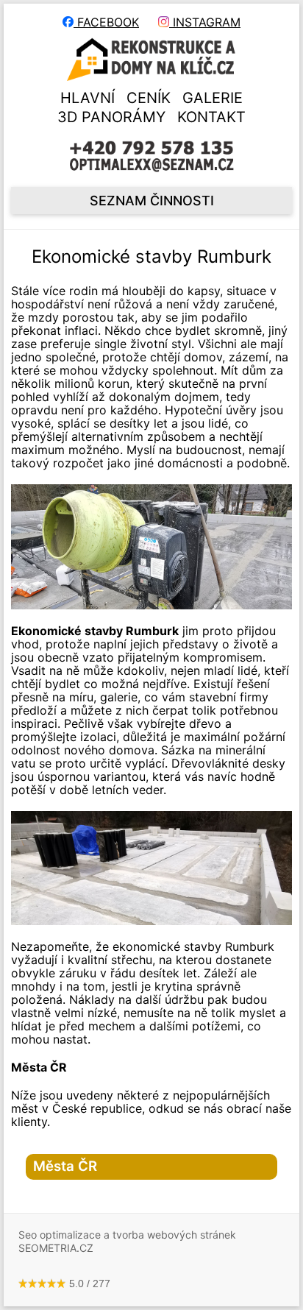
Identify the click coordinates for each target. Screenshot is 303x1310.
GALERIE (212, 98)
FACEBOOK (106, 22)
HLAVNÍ (87, 98)
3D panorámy (111, 117)
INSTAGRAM (204, 22)
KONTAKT (211, 117)
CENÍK (148, 98)
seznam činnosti (152, 200)
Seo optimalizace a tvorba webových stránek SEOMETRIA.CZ (127, 1241)
